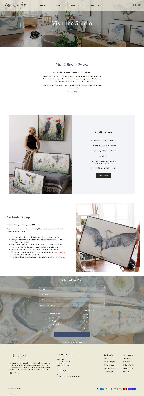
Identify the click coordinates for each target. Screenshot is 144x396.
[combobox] (42, 305)
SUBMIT (72, 334)
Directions (103, 175)
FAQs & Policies (128, 365)
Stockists (126, 358)
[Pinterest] (19, 373)
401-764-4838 (95, 168)
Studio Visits (108, 355)
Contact (126, 371)
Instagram (61, 257)
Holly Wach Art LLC (18, 394)
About (100, 5)
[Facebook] (11, 373)
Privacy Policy (128, 368)
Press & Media (109, 365)
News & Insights (109, 361)
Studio (82, 5)
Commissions (56, 5)
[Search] (135, 5)
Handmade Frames (110, 368)
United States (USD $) (14, 389)
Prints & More (70, 5)
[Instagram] (15, 373)
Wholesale (127, 361)
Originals (42, 5)
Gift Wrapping (109, 371)
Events (91, 5)
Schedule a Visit (72, 92)
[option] (72, 23)
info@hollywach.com (109, 168)
